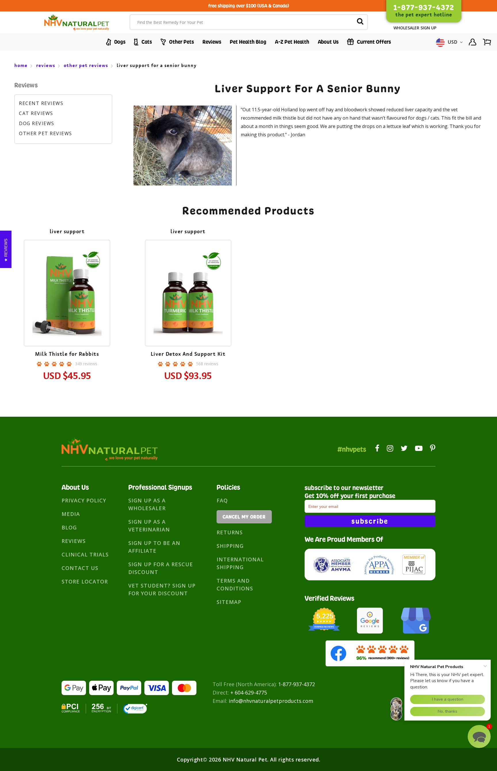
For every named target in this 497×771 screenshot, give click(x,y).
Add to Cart (67, 309)
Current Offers (373, 42)
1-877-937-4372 (296, 684)
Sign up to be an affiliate (154, 546)
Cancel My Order (244, 517)
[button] (479, 736)
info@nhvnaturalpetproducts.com (271, 700)
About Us (328, 42)
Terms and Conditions (235, 584)
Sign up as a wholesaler (147, 504)
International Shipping (240, 563)
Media (71, 513)
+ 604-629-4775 (248, 692)
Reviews (211, 42)
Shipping (230, 545)
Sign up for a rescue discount (160, 568)
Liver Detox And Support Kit (188, 354)
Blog (69, 527)
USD (452, 42)
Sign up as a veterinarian (149, 525)
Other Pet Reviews (45, 133)
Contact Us (80, 568)
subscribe (369, 521)
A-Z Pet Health (292, 42)
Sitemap (229, 601)
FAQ (222, 500)
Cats (146, 42)
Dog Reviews (36, 123)
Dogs (119, 42)
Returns (230, 532)
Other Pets (181, 42)
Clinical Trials (85, 554)
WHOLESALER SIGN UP (414, 27)
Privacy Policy (84, 500)
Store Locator (85, 581)
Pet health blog (248, 42)
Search (360, 22)
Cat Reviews (36, 113)
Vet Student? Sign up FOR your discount (162, 589)
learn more (67, 294)
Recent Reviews (41, 103)
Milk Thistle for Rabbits (67, 354)
